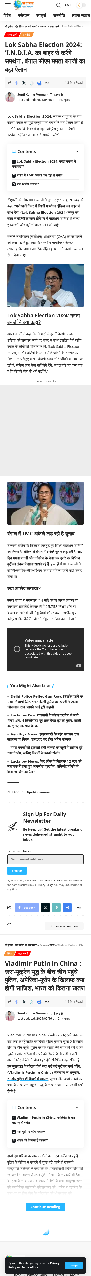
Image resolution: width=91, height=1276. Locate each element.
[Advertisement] (45, 430)
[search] (58, 5)
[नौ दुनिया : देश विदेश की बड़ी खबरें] (23, 5)
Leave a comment (67, 926)
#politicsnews (38, 792)
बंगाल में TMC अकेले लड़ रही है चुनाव (39, 175)
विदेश (9, 953)
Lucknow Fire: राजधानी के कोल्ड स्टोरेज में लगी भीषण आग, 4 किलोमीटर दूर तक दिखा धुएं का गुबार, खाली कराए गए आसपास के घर (44, 720)
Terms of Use (30, 1267)
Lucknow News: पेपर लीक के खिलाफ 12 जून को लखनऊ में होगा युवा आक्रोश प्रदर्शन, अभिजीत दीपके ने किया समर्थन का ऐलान (44, 766)
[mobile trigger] (9, 5)
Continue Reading (45, 1206)
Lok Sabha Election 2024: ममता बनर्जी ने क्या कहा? (44, 164)
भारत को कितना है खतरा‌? (32, 1140)
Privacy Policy (45, 885)
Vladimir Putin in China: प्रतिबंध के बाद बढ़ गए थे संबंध (43, 1120)
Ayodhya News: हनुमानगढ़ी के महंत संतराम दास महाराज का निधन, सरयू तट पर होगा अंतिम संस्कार (43, 737)
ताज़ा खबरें (12, 34)
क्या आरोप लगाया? (28, 184)
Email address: (19, 851)
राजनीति (27, 34)
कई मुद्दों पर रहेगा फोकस (31, 1131)
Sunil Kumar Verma (31, 94)
